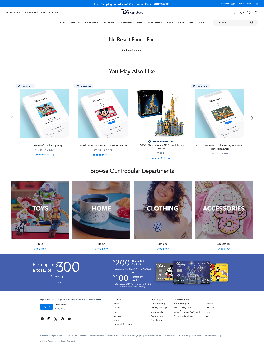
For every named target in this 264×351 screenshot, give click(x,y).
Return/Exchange (159, 307)
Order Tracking (158, 303)
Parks (180, 22)
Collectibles (154, 22)
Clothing (108, 22)
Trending (74, 22)
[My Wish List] (249, 12)
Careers (209, 303)
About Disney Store (183, 307)
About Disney (196, 336)
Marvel (117, 320)
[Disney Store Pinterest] (62, 318)
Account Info (157, 316)
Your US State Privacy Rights (131, 336)
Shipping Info (157, 312)
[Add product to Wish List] (70, 87)
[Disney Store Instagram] (49, 318)
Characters (119, 299)
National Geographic (123, 324)
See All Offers (245, 3)
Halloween (91, 22)
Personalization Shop (183, 316)
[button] (12, 118)
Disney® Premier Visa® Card (37, 12)
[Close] (256, 5)
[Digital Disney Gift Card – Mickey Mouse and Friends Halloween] (219, 113)
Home (169, 22)
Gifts (191, 22)
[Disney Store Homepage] (132, 12)
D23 (207, 299)
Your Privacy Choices (153, 336)
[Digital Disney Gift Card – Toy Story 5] (44, 113)
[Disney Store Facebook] (42, 318)
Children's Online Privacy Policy (176, 336)
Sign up (46, 306)
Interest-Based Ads (212, 336)
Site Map (210, 307)
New (62, 22)
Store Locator (60, 12)
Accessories (125, 22)
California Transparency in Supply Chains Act (57, 341)
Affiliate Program (181, 303)
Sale (201, 22)
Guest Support (13, 12)
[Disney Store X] (55, 318)
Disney (117, 307)
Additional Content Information (92, 336)
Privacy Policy (60, 308)
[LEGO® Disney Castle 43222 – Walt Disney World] (161, 113)
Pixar (116, 312)
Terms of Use (72, 336)
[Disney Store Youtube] (69, 318)
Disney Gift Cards (182, 299)
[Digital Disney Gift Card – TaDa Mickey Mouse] (103, 113)
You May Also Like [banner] (132, 71)
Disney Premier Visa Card (187, 312)
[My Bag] (256, 12)
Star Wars (118, 316)
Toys (139, 22)
